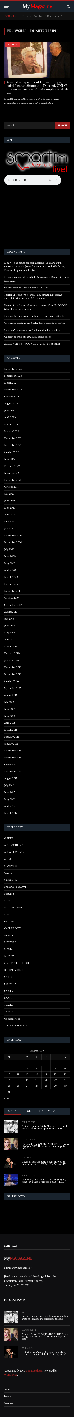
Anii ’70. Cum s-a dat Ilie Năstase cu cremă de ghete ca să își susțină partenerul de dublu (45, 1127)
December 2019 (13, 591)
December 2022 (13, 438)
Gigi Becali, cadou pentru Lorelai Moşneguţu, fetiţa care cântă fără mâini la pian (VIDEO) (44, 1180)
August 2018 (10, 695)
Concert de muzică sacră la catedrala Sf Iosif (28, 336)
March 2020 (11, 577)
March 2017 (10, 813)
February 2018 (11, 736)
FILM (7, 900)
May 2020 (9, 563)
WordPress (10, 1374)
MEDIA (8, 949)
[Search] (68, 6)
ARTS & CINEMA (14, 845)
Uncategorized (12, 1018)
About (7, 1389)
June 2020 (10, 556)
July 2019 (9, 619)
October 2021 (11, 487)
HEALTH (9, 935)
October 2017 (11, 764)
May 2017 (9, 799)
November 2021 (12, 480)
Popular (12, 1111)
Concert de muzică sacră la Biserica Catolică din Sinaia (34, 316)
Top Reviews (47, 1111)
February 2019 (12, 653)
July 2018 (9, 702)
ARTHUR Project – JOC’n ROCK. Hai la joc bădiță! (32, 344)
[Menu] (6, 6)
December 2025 (13, 369)
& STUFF (8, 838)
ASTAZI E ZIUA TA (14, 852)
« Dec (7, 1098)
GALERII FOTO (13, 928)
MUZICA (12, 45)
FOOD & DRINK (13, 907)
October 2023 (11, 396)
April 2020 (10, 570)
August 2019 (11, 611)
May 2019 (9, 632)
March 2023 (11, 424)
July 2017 (9, 785)
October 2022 (11, 452)
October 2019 (11, 598)
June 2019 (9, 625)
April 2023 (10, 417)
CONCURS (10, 880)
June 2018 (9, 709)
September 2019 (13, 605)
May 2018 (9, 716)
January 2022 (11, 473)
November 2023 (13, 389)
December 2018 (12, 667)
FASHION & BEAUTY (16, 886)
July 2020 (9, 549)
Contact (8, 1403)
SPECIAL (9, 991)
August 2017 (10, 778)
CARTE (8, 873)
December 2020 (13, 535)
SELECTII (9, 977)
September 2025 (13, 375)
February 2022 (12, 466)
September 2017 (12, 771)
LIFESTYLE (10, 942)
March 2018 (10, 730)
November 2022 (13, 445)
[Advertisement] (37, 217)
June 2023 (10, 410)
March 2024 (11, 382)
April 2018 (9, 723)
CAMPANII (10, 866)
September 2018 (12, 688)
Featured (9, 893)
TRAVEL (8, 1011)
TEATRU (8, 1005)
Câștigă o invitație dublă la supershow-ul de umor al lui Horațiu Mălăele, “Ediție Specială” (44, 1163)
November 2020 (13, 542)
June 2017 (9, 792)
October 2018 (11, 681)
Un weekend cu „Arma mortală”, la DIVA (26, 287)
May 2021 (9, 507)
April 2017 (9, 806)
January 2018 (11, 743)
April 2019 (10, 639)
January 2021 (11, 528)
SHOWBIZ (10, 984)
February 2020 (12, 584)
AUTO (7, 859)
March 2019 (11, 646)
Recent (29, 1111)
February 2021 (11, 521)
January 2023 (11, 431)
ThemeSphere (34, 1370)
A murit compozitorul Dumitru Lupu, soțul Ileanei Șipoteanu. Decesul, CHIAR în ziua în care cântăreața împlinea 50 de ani (38, 87)
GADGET (9, 921)
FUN (6, 914)
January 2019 (11, 660)
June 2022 (9, 459)
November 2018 (12, 674)
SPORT (8, 998)
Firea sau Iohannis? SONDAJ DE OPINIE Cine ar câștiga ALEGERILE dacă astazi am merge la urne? (45, 1146)
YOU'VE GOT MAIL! (15, 1025)
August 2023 (11, 403)
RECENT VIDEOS (14, 970)
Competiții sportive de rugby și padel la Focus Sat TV (32, 330)
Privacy (8, 1396)
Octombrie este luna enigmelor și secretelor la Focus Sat (34, 323)
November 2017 (12, 757)
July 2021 (9, 494)
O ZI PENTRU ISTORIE (17, 963)
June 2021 (9, 500)
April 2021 (9, 514)
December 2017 (12, 750)
